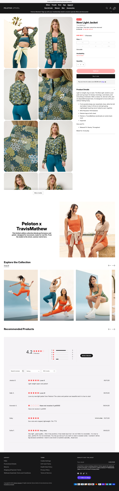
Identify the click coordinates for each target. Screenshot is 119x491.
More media (38, 193)
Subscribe (112, 462)
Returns (6, 467)
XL (95, 46)
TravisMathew (80, 25)
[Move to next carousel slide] (113, 265)
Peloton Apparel (18, 483)
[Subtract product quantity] (78, 64)
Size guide (79, 49)
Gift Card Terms (46, 464)
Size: (79, 39)
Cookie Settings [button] (46, 461)
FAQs (5, 461)
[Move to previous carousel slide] (109, 265)
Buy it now (96, 76)
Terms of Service (46, 473)
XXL (109, 46)
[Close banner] (111, 12)
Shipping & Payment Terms (12, 470)
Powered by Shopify (9, 484)
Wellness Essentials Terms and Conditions (17, 473)
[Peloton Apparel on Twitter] (87, 474)
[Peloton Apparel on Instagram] (81, 474)
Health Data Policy (46, 467)
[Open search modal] (107, 8)
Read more (74, 437)
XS (82, 42)
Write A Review (86, 355)
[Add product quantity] (83, 64)
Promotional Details (10, 464)
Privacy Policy (45, 470)
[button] (62, 350)
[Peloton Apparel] (12, 8)
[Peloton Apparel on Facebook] (78, 474)
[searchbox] (15, 371)
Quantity (79, 61)
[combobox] (33, 371)
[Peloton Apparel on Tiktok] (84, 474)
